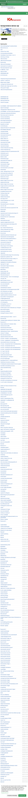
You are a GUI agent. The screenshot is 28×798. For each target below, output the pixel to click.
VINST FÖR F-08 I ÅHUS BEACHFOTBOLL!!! (8, 238)
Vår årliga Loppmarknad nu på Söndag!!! (8, 557)
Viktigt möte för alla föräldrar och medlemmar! (9, 452)
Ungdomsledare (4, 524)
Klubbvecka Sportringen (5, 498)
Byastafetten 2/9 (4, 467)
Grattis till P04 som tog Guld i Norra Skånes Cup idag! (10, 712)
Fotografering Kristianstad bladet (7, 745)
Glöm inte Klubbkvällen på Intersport (7, 610)
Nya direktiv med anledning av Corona (8, 365)
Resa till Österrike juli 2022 (5, 231)
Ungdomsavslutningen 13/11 (6, 727)
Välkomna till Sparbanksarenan (6, 89)
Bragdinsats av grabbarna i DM (6, 256)
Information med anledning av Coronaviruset (9, 380)
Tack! (1, 49)
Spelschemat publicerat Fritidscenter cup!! (8, 234)
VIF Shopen (3, 770)
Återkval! (2, 535)
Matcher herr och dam (5, 176)
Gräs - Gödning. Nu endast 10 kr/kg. (7, 671)
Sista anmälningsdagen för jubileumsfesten (9, 46)
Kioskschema (3, 758)
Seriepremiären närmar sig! (10, 26)
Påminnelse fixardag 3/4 (5, 274)
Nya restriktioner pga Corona (6, 374)
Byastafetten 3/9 (4, 562)
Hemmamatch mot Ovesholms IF (7, 676)
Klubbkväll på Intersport (5, 615)
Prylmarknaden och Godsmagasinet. (7, 236)
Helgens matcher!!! (4, 582)
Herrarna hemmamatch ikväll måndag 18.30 (9, 224)
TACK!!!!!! (2, 672)
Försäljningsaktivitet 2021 (5, 298)
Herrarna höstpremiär (4, 144)
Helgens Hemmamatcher (5, 703)
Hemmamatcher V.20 (4, 485)
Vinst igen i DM (3, 278)
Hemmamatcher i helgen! (5, 674)
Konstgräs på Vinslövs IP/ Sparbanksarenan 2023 (10, 151)
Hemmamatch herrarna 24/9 (6, 135)
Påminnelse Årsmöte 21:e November (7, 204)
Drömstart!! (3, 402)
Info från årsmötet (4, 75)
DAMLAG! (2, 425)
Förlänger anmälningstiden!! (6, 747)
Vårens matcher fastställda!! (6, 500)
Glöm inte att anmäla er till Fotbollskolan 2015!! (9, 683)
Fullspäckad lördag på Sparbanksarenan (8, 78)
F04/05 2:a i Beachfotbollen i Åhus (7, 398)
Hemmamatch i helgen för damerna (7, 265)
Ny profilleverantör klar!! (5, 503)
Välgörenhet (3, 253)
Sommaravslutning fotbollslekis (7, 53)
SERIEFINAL (3, 218)
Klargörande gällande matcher (6, 371)
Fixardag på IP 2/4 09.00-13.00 (6, 505)
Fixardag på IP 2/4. (4, 606)
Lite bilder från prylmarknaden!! (6, 478)
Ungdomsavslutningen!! (5, 526)
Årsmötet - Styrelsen (4, 625)
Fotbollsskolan (3, 472)
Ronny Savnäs (3, 233)
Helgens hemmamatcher (5, 463)
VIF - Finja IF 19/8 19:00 (5, 351)
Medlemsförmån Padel (5, 182)
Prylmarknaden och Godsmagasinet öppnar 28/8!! (10, 289)
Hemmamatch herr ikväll (5, 220)
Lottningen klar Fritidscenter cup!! (7, 84)
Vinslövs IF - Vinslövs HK (5, 80)
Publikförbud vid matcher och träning (7, 362)
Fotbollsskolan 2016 (4, 575)
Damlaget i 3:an (3, 776)
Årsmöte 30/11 (3, 521)
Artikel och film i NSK (4, 539)
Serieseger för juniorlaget (5, 214)
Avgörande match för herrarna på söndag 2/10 (9, 213)
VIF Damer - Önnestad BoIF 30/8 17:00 (8, 345)
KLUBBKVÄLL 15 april (5, 69)
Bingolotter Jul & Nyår (5, 124)
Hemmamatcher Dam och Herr (6, 251)
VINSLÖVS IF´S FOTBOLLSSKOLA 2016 (8, 588)
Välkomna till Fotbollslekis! (6, 64)
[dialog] (14, 790)
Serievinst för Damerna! (5, 420)
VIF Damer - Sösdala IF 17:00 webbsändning (9, 338)
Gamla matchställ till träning (6, 367)
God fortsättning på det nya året (7, 622)
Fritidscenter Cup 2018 (5, 438)
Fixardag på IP (3, 760)
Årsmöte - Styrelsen (4, 519)
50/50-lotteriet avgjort (5, 140)
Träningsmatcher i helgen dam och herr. (8, 109)
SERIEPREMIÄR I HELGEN (5, 273)
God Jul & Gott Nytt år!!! (5, 623)
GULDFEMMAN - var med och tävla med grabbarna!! (10, 111)
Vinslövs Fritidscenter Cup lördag (7, 147)
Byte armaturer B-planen (5, 309)
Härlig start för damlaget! (5, 423)
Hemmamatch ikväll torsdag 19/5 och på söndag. (10, 254)
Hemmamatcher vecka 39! (5, 649)
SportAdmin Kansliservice (5, 305)
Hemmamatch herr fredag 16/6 (6, 160)
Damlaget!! (3, 754)
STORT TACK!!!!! (3, 476)
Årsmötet (2, 387)
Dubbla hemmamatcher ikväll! (6, 354)
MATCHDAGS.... (3, 269)
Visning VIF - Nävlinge (5, 333)
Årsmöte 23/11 (3, 322)
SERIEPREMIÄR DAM (4, 96)
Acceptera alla (22, 795)
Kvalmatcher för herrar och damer (7, 329)
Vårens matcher (3, 436)
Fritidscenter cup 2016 (5, 570)
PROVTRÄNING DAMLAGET (6, 129)
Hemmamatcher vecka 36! (5, 656)
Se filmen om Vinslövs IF (5, 512)
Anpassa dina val (4, 792)
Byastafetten (3, 546)
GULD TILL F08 (3, 205)
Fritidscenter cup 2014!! (5, 774)
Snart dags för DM (4, 198)
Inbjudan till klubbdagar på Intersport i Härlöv (9, 765)
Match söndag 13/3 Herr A (5, 280)
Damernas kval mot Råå (5, 325)
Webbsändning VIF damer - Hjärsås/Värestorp (9, 331)
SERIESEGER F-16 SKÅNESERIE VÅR (7, 400)
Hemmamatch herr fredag (5, 142)
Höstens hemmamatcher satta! (6, 469)
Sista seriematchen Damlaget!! (6, 391)
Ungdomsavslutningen (5, 631)
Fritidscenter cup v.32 (4, 153)
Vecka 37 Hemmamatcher (5, 654)
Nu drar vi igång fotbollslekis (6, 590)
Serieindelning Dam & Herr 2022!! (7, 282)
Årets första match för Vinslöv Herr (7, 115)
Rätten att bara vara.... (5, 47)
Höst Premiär (3, 665)
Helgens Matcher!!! (4, 586)
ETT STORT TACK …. (4, 225)
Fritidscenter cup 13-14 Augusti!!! (7, 240)
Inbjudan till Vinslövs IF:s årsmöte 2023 (8, 127)
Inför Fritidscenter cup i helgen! (6, 291)
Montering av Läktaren (5, 573)
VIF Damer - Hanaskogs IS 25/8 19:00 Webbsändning (10, 347)
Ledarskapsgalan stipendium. (6, 584)
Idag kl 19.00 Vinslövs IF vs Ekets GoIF (8, 429)
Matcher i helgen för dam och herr (7, 180)
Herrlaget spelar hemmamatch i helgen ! (8, 689)
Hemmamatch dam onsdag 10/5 (7, 173)
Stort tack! (2, 568)
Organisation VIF (4, 451)
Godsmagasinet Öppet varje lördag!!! (7, 738)
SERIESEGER (3, 211)
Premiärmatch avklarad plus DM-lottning (8, 113)
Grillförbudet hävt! (4, 422)
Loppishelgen (3, 669)
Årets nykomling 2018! (5, 405)
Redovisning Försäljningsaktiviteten (7, 740)
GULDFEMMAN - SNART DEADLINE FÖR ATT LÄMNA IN (11, 105)
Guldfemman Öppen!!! (5, 611)
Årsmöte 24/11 (3, 725)
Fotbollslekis (3, 432)
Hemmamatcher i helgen (5, 164)
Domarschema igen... (4, 561)
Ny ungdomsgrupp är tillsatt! (6, 718)
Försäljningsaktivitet (4, 752)
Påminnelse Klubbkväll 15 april (6, 67)
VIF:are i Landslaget (4, 514)
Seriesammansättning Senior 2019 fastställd (9, 412)
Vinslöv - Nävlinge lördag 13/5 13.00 (7, 171)
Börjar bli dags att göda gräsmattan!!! (7, 494)
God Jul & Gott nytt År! (5, 409)
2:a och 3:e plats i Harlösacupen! (7, 382)
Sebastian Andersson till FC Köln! (7, 336)
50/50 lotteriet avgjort (5, 133)
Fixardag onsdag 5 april (5, 193)
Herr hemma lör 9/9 (4, 136)
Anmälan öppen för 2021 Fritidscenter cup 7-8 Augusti (11, 307)
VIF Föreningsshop (4, 302)
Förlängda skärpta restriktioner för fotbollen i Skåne (10, 320)
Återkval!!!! (2, 532)
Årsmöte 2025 (3, 62)
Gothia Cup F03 (3, 396)
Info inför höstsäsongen (5, 358)
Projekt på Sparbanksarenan (6, 696)
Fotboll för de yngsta (4, 102)
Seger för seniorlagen (5, 107)
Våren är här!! (3, 496)
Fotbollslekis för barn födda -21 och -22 (8, 55)
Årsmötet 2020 (3, 318)
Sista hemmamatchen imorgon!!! (7, 647)
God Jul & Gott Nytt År (5, 714)
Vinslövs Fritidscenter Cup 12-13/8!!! (7, 200)
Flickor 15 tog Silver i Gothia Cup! (7, 427)
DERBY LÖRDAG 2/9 (4, 138)
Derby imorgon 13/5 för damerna (7, 245)
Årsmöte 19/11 (3, 418)
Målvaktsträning (4, 548)
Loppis (2, 507)
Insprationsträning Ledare (5, 544)
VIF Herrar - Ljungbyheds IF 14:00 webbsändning (10, 340)
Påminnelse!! (3, 601)
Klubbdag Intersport (4, 705)
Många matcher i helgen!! (5, 82)
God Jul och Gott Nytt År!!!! (5, 122)
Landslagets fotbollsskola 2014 (7, 756)
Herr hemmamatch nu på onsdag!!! (7, 167)
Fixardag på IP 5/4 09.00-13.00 (6, 378)
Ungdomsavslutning (4, 456)
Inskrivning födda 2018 (5, 100)
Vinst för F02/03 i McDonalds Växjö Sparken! (9, 411)
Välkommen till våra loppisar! (6, 60)
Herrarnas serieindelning (5, 116)
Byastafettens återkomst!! (5, 566)
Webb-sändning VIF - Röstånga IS (7, 356)
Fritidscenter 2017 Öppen (5, 509)
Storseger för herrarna (5, 267)
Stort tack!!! (3, 734)
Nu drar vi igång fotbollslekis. (6, 487)
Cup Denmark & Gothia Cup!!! (6, 564)
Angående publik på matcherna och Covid (8, 294)
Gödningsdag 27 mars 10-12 (6, 303)
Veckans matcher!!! (4, 593)
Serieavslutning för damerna (6, 287)
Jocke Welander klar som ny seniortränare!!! (9, 634)
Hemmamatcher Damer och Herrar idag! (8, 342)
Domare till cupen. (4, 480)
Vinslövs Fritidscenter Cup (5, 149)
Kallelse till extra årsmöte (5, 196)
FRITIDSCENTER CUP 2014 (5, 767)
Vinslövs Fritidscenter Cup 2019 (6, 394)
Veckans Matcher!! (4, 591)
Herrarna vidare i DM (4, 271)
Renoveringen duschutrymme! (6, 120)
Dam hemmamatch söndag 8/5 (6, 260)
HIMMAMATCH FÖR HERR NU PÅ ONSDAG (8, 262)
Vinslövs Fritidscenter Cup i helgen (7, 229)
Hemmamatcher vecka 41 (5, 640)
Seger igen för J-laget (5, 264)
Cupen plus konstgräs (5, 145)
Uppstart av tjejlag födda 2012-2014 (7, 222)
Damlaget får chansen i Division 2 (7, 313)
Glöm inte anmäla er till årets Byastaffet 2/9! (9, 462)
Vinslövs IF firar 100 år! (5, 51)
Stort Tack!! (3, 741)
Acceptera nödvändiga (12, 795)
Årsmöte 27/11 (3, 445)
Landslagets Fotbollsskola (6, 667)
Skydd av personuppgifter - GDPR (7, 431)
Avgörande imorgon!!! (5, 643)
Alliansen (2, 778)
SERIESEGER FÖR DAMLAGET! (6, 389)
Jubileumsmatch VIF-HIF (5, 541)
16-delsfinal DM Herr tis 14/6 (6, 247)
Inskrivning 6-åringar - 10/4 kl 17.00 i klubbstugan (10, 276)
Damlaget (2, 716)
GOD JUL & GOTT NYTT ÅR (5, 780)
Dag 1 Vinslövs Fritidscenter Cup (7, 227)
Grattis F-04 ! (3, 720)
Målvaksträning (3, 555)
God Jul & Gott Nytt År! (5, 511)
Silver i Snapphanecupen (5, 721)
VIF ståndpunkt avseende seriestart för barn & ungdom (11, 363)
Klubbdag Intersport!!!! (5, 763)
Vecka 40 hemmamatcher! (5, 645)
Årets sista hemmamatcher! (6, 334)
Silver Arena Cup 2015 (5, 709)
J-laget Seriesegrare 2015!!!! (6, 636)
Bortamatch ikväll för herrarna (6, 249)
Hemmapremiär (3, 489)
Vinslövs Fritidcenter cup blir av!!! (7, 293)
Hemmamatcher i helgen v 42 (6, 638)
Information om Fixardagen (6, 373)
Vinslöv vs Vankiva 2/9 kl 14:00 (6, 458)
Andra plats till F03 (4, 711)
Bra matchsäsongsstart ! (5, 769)
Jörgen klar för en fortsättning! (6, 528)
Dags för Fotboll (4, 71)
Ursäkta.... (2, 620)
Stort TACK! (3, 440)
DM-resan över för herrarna (6, 244)
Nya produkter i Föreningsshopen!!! (7, 296)
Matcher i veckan (4, 156)
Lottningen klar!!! (4, 579)
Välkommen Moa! (4, 58)
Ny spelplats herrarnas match (6, 191)
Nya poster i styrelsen (5, 723)
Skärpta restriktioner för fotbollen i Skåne (8, 323)
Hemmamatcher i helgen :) (5, 663)
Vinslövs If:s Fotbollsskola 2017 (7, 483)
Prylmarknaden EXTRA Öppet (6, 327)
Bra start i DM (3, 707)
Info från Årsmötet (4, 125)
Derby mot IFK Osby (4, 552)
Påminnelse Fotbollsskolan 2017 (7, 474)
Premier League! (4, 732)
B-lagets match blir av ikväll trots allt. (7, 185)
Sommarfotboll (3, 471)
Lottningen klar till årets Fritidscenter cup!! (8, 678)
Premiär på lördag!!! (4, 597)
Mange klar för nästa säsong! (6, 530)
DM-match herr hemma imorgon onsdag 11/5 (9, 258)
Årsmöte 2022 (3, 209)
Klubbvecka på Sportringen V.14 (7, 376)
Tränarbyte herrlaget (4, 131)
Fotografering (3, 687)
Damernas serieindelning (5, 118)
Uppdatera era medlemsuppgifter (7, 772)
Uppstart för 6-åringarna (5, 492)
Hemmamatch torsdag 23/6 (6, 242)
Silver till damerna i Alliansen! (6, 407)
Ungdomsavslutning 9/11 (5, 449)
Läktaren (2, 581)
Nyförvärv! (2, 781)
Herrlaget (2, 731)
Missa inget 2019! (4, 403)
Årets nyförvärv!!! (4, 613)
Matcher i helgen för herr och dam (7, 184)
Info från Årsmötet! (4, 285)
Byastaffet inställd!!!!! (4, 460)
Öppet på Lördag (4, 608)
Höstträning (3, 454)
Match (2, 692)
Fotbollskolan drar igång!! (5, 736)
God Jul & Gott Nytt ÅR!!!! (5, 442)
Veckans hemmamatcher (5, 465)
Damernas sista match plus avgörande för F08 (9, 207)
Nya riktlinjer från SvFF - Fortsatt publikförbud (9, 360)
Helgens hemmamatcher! (5, 661)
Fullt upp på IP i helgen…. (5, 87)
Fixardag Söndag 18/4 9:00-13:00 (7, 300)
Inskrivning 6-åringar (4, 595)
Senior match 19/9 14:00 (5, 651)
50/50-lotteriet (3, 169)
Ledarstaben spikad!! (4, 447)
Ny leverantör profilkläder (5, 311)
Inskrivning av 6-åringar (5, 56)
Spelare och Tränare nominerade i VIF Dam (8, 385)
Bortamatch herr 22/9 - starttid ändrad (8, 216)
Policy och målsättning (5, 694)
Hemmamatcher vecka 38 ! (5, 652)
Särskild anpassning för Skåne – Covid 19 (8, 316)
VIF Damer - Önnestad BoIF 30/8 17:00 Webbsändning (11, 343)
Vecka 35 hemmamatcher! (5, 660)
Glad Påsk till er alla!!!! (5, 602)
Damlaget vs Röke (4, 749)
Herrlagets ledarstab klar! (5, 416)
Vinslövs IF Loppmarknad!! (5, 658)
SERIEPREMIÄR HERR (4, 73)
